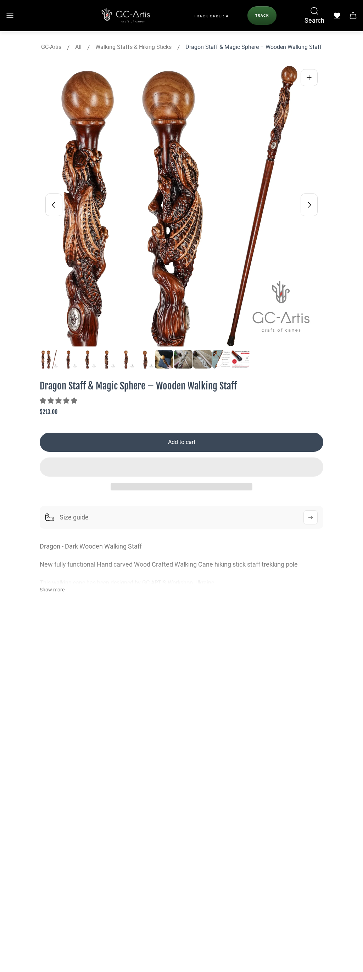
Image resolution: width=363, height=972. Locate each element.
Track (262, 15)
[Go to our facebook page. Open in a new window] (31, 836)
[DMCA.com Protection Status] (34, 958)
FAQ (138, 731)
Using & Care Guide (268, 716)
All (78, 47)
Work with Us (150, 746)
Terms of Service (265, 746)
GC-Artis (51, 47)
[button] (59, 400)
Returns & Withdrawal (271, 731)
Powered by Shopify (231, 938)
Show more (52, 589)
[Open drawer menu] (10, 15)
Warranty (254, 670)
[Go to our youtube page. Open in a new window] (76, 836)
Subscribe (267, 890)
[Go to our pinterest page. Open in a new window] (99, 836)
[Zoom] (309, 77)
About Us (145, 700)
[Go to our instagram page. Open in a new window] (53, 836)
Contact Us (147, 716)
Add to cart (181, 442)
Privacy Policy (260, 700)
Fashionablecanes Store (57, 746)
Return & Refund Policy (273, 761)
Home (141, 670)
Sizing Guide (258, 777)
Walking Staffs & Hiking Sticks (133, 47)
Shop (139, 685)
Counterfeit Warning (269, 792)
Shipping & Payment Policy (278, 685)
